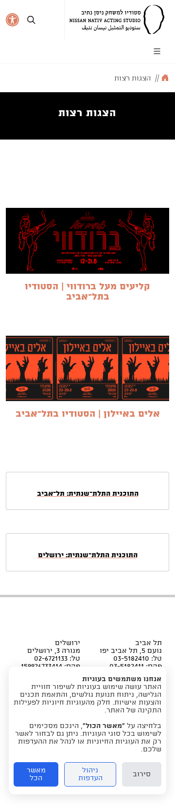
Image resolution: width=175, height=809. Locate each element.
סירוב (142, 774)
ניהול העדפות (90, 774)
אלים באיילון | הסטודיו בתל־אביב (88, 414)
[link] (117, 19)
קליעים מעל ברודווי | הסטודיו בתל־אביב (87, 292)
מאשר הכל (36, 774)
